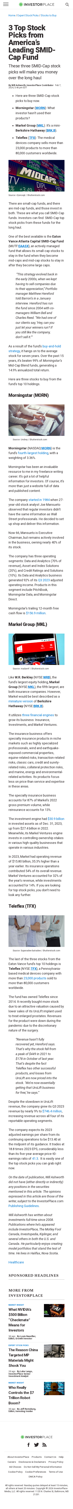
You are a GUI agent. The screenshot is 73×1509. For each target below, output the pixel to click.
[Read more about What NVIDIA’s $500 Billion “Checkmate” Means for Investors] (54, 1310)
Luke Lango (26, 1371)
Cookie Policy (15, 1471)
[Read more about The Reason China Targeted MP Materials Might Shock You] (54, 1351)
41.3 (35, 1158)
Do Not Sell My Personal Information (43, 1466)
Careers (12, 1461)
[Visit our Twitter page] (36, 1444)
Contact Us (50, 1456)
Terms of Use (56, 1471)
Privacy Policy (56, 1461)
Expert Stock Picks (28, 15)
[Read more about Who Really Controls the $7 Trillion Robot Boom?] (54, 1388)
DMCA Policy (35, 1476)
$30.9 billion (56, 819)
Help (61, 1456)
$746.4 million (52, 1111)
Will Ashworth (19, 85)
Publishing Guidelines (24, 1206)
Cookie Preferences (35, 1471)
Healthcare (16, 1262)
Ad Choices (15, 1466)
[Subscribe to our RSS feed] (44, 1444)
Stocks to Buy (49, 15)
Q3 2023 (44, 580)
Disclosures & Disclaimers (32, 1461)
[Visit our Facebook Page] (28, 1444)
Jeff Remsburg (27, 1409)
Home (12, 15)
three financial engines (38, 715)
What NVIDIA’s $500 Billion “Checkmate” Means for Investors (20, 1319)
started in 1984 (39, 500)
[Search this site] (67, 4)
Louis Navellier (27, 1336)
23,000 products (35, 978)
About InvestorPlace (18, 1456)
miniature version (21, 701)
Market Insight (16, 1305)
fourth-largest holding (33, 453)
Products (37, 1456)
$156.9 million (36, 613)
